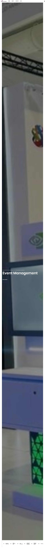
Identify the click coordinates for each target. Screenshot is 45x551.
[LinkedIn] (44, 1)
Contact (17, 1)
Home (9, 1)
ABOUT (13, 1)
